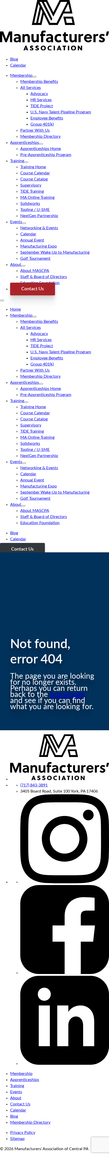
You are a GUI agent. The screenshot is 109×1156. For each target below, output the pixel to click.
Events (16, 222)
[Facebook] (64, 973)
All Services (30, 88)
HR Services (41, 100)
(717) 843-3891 (34, 785)
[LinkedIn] (64, 1063)
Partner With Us (35, 130)
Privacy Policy (22, 1133)
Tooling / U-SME (35, 210)
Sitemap (17, 1139)
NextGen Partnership (39, 216)
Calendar (18, 65)
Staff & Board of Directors (43, 277)
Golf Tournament (35, 258)
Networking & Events (39, 228)
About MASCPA (34, 271)
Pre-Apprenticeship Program (45, 155)
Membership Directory (40, 136)
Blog (14, 59)
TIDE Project (41, 106)
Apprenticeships (24, 143)
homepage (67, 694)
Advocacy (39, 94)
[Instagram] (64, 882)
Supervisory (30, 185)
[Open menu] (2, 300)
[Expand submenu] (34, 77)
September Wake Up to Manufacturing (54, 252)
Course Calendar (35, 173)
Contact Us (32, 289)
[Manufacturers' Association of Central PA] (54, 49)
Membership (21, 75)
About (15, 265)
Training (17, 161)
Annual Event (32, 240)
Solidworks (30, 204)
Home (15, 309)
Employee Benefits (46, 118)
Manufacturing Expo (38, 246)
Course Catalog (34, 179)
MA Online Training (37, 197)
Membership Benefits (39, 82)
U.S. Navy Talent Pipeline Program (60, 112)
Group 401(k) (42, 124)
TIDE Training (32, 191)
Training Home (33, 167)
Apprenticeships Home (40, 149)
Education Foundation (40, 523)
